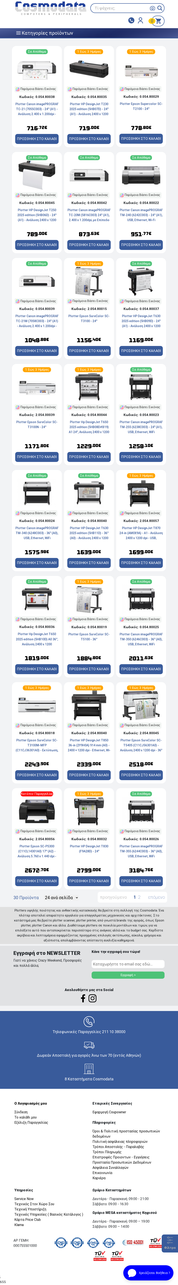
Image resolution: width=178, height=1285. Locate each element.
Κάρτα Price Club (27, 1220)
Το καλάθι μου (25, 1117)
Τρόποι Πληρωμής (107, 1152)
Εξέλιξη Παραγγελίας (31, 1122)
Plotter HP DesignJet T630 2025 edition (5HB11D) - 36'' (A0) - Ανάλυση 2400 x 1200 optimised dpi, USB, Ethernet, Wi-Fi (89, 538)
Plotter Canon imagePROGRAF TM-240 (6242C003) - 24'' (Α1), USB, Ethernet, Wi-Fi (141, 215)
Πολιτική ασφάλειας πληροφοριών (120, 1142)
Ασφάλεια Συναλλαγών (110, 1168)
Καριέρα (98, 1178)
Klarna (19, 1225)
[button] (159, 8)
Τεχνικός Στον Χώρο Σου (34, 1204)
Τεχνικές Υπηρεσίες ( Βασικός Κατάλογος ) (48, 1214)
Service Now (24, 1199)
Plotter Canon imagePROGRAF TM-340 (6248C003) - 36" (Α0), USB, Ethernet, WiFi (37, 533)
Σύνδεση (21, 1112)
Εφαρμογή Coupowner (109, 1112)
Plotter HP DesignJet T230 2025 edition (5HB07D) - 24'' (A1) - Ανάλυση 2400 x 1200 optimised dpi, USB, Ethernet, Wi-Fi (89, 114)
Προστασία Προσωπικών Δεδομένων (121, 1162)
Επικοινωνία (102, 1173)
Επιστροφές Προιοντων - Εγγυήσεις (121, 1157)
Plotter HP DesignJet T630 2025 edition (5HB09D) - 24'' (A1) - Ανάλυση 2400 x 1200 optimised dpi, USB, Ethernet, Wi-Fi (141, 326)
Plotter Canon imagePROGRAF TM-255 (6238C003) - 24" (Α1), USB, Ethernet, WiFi (141, 427)
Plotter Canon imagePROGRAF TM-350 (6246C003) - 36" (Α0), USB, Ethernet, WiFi (141, 639)
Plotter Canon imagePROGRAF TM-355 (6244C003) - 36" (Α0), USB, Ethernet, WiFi (141, 851)
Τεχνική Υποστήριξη (30, 1209)
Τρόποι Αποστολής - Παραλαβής (118, 1147)
